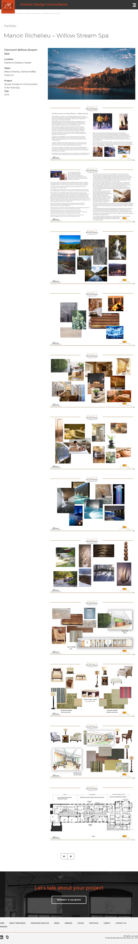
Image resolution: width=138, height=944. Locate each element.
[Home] (8, 4)
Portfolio (19, 13)
